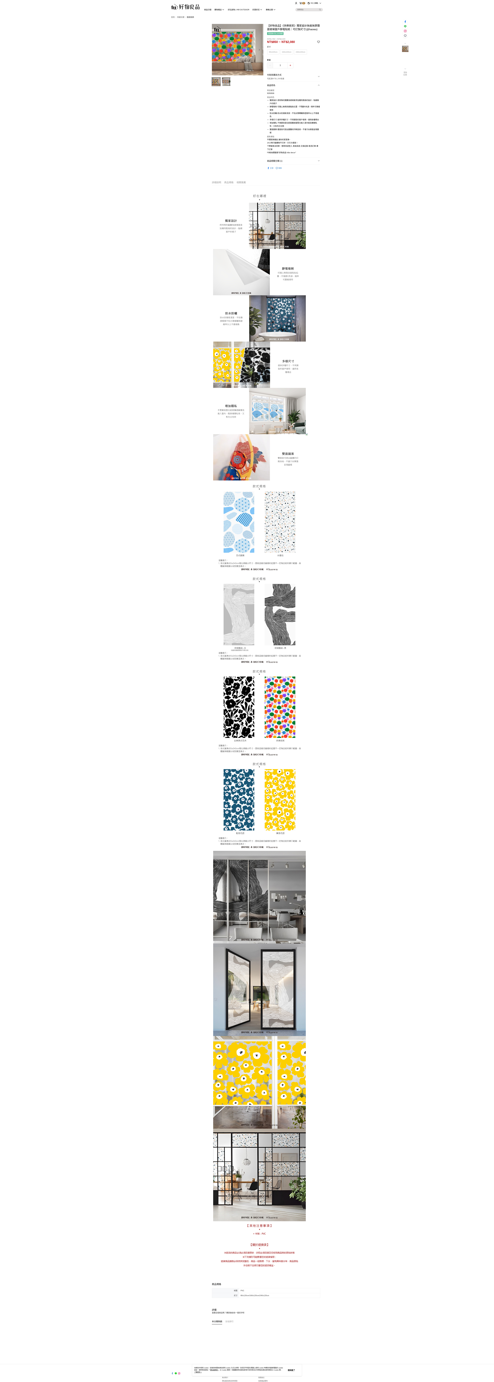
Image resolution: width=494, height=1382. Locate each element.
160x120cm (286, 52)
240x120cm (300, 52)
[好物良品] (185, 7)
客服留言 (261, 1378)
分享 (272, 168)
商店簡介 (225, 1378)
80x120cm (273, 52)
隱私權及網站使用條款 (229, 1381)
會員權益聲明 (263, 1381)
